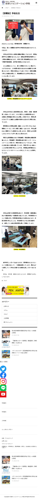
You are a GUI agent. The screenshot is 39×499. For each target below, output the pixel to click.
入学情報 (4, 420)
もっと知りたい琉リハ (7, 429)
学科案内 (4, 411)
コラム (6, 310)
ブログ (12, 16)
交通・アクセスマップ (7, 438)
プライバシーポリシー (7, 443)
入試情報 (6, 318)
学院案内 (4, 403)
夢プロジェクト (8, 322)
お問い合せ (4, 441)
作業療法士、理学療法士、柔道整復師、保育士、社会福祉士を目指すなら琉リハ (19, 447)
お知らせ (6, 306)
